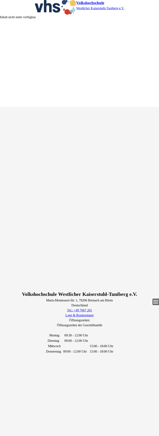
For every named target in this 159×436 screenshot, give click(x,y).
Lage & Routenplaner (79, 315)
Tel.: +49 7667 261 (79, 310)
